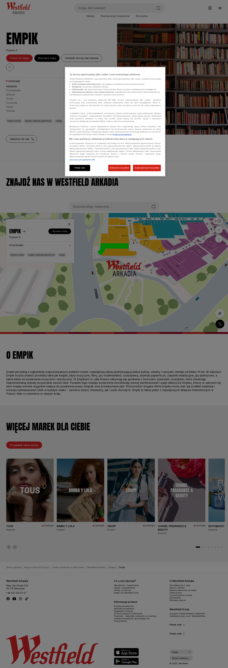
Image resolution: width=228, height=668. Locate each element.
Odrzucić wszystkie (119, 168)
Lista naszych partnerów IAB (82, 160)
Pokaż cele (80, 168)
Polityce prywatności (122, 134)
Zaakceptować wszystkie (147, 168)
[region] (115, 122)
